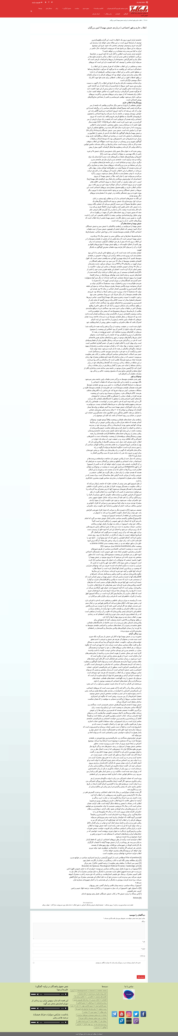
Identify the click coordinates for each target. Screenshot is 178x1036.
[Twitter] (136, 1014)
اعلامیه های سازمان (101, 997)
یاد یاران (97, 1027)
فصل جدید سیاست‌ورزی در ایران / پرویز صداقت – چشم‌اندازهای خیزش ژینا (111, 904)
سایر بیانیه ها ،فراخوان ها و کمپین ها (86, 1009)
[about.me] (129, 1021)
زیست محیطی (103, 1009)
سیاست (77, 8)
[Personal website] (122, 1021)
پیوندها (40, 8)
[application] (49, 994)
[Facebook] (143, 1014)
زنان (57, 8)
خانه (77, 1006)
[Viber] (136, 1021)
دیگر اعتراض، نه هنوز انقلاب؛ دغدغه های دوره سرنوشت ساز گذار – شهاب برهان (65, 904)
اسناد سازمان (96, 14)
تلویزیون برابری (36, 2)
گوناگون (126, 14)
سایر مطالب (108, 14)
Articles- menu (102, 990)
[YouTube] (122, 1014)
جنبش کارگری (67, 8)
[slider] (33, 994)
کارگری (79, 1024)
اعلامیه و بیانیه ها (98, 8)
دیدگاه (143, 921)
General (92, 990)
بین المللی (91, 1003)
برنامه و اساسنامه (102, 1003)
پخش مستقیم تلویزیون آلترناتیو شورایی (117, 8)
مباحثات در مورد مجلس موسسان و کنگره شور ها (93, 1018)
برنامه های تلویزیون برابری (81, 1000)
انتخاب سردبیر (95, 1000)
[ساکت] (38, 994)
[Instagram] (129, 1014)
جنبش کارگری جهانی (87, 1006)
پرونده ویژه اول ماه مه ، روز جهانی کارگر (95, 1024)
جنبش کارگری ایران (101, 1006)
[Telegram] (114, 1014)
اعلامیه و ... (90, 997)
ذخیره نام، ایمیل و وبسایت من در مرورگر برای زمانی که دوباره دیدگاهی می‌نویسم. (118, 962)
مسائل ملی (49, 8)
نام (143, 941)
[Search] (31, 11)
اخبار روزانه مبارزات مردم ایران (98, 993)
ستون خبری (86, 8)
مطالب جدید (94, 1021)
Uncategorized (82, 990)
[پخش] (66, 994)
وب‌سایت (142, 956)
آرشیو (72, 990)
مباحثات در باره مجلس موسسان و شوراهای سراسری (92, 1015)
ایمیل (143, 949)
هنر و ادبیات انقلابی (82, 1021)
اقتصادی (117, 14)
